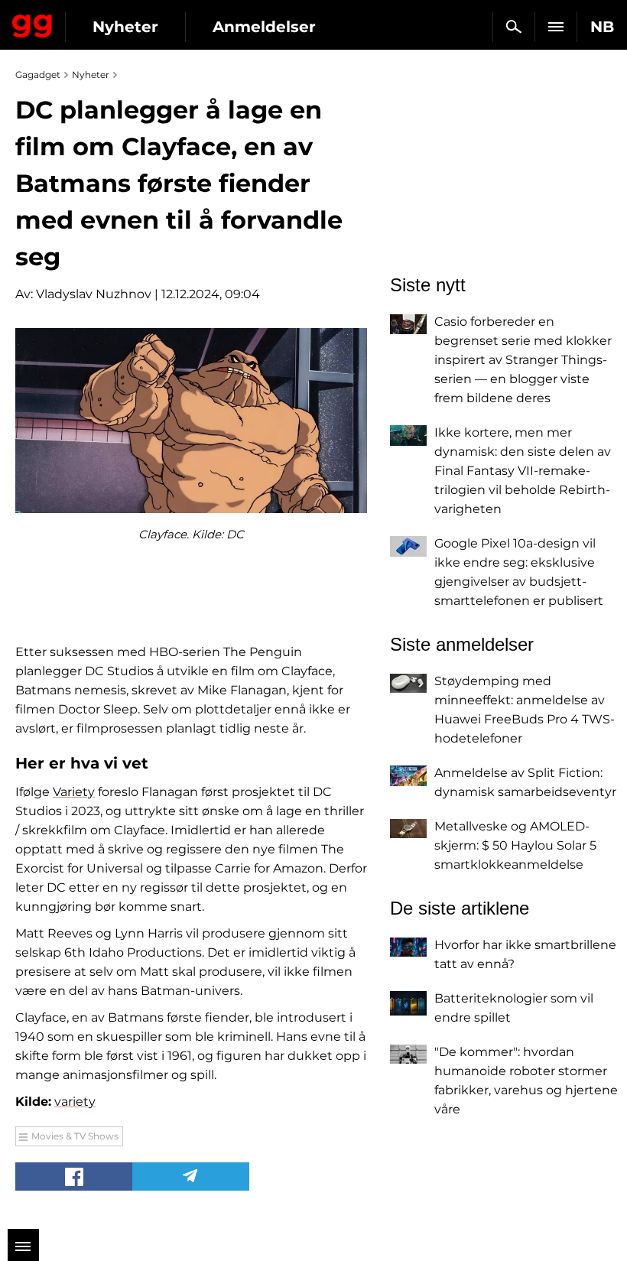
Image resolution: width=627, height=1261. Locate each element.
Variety (74, 792)
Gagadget (32, 23)
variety (75, 1101)
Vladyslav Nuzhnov (93, 294)
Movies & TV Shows (75, 1136)
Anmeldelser (264, 27)
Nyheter (125, 27)
